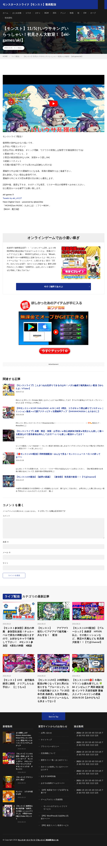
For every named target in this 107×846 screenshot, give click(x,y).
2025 (78, 742)
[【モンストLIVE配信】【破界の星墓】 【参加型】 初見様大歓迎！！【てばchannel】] (8, 481)
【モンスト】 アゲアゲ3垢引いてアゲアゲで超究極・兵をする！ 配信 (53, 631)
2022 (78, 771)
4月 (93, 733)
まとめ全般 (16, 13)
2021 (78, 781)
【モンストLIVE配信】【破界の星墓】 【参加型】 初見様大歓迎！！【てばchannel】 (56, 477)
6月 (100, 733)
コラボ (28, 13)
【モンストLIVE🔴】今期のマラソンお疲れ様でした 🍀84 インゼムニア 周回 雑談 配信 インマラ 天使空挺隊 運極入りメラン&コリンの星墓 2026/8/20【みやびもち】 (88, 689)
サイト (5, 563)
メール (7, 553)
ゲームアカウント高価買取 (52, 800)
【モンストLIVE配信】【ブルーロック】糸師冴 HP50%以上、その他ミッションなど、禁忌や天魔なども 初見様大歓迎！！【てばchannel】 (88, 635)
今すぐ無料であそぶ (53, 287)
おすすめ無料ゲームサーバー (53, 783)
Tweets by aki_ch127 (12, 198)
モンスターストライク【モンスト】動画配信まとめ (38, 840)
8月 (80, 736)
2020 (78, 790)
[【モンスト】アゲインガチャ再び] (8, 782)
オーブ (93, 13)
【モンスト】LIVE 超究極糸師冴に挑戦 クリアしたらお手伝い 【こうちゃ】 (18, 683)
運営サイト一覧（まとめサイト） (54, 760)
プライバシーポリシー (50, 746)
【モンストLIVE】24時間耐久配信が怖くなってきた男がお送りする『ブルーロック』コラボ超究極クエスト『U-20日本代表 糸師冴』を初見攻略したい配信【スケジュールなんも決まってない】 (53, 690)
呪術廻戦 (8, 18)
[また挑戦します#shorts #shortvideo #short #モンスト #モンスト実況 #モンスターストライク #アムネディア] (8, 737)
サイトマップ (46, 740)
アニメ (63, 13)
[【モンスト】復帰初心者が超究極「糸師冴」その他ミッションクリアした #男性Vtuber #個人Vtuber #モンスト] (8, 811)
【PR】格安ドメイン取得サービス (55, 825)
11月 (92, 745)
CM (84, 13)
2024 (78, 752)
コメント (6, 516)
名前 (6, 542)
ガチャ (37, 13)
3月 (89, 733)
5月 (96, 733)
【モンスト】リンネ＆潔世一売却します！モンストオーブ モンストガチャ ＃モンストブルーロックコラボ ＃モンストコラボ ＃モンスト (24, 761)
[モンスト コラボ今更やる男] (8, 796)
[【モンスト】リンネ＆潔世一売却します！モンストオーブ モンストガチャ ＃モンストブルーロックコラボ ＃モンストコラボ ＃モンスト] (8, 758)
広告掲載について (48, 753)
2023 (78, 761)
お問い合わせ (46, 733)
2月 (86, 733)
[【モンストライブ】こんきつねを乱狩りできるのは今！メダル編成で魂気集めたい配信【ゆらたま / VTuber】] (8, 390)
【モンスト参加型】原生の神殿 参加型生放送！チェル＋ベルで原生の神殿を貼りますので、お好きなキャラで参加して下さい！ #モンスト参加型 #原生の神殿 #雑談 (18, 637)
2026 (78, 733)
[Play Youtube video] (53, 103)
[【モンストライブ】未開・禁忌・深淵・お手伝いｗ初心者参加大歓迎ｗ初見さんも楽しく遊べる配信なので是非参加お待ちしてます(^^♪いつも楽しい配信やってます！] (8, 435)
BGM (46, 13)
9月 (83, 745)
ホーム (5, 13)
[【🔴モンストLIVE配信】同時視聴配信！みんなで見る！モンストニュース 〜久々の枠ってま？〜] (8, 458)
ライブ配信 (18, 48)
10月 (88, 745)
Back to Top (53, 717)
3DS (54, 13)
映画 (71, 13)
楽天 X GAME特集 (48, 776)
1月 (83, 733)
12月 (96, 745)
